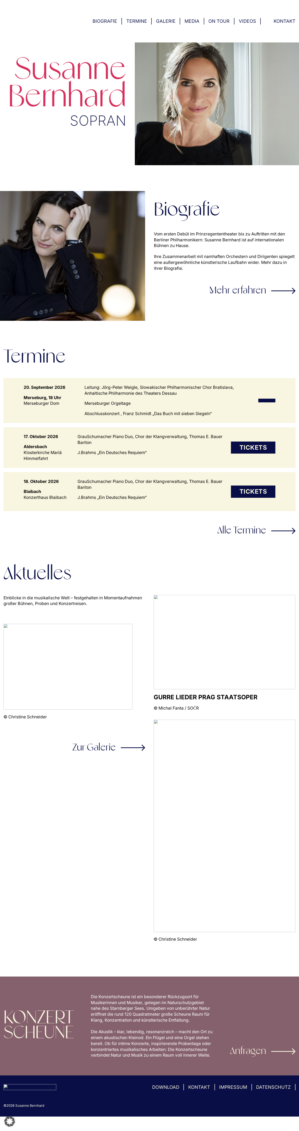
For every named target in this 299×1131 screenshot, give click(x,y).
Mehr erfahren (237, 290)
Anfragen (248, 1051)
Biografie (105, 21)
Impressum (233, 1087)
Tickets (253, 447)
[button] (9, 1121)
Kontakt (284, 21)
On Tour (219, 21)
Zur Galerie (94, 747)
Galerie (166, 21)
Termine (136, 21)
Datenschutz (273, 1087)
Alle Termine (241, 530)
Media (192, 21)
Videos (247, 21)
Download (165, 1087)
